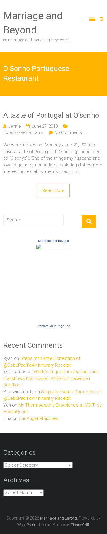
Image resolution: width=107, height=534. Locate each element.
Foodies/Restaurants (23, 132)
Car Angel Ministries (38, 418)
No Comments (68, 132)
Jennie (15, 126)
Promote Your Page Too (53, 326)
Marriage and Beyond (53, 240)
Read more (53, 190)
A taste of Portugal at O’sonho (51, 115)
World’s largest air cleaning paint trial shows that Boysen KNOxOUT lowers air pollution (51, 378)
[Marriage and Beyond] (53, 247)
